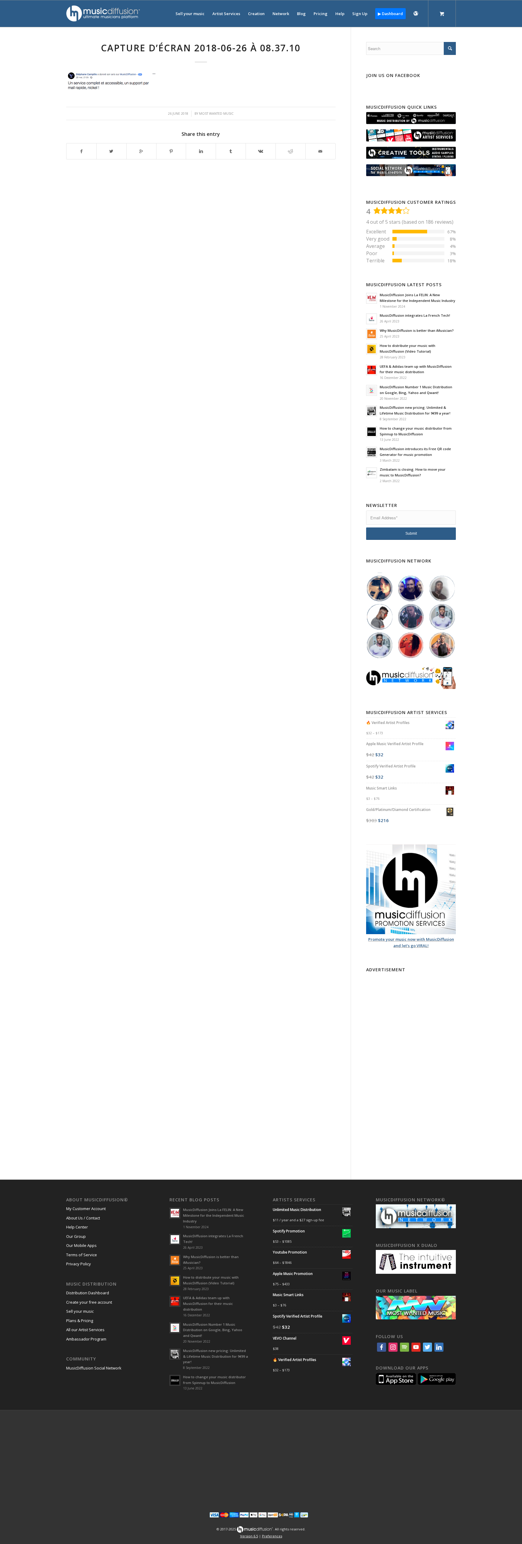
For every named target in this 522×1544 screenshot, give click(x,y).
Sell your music (80, 1311)
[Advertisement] (411, 1064)
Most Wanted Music (216, 113)
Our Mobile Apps (81, 1245)
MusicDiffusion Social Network (93, 1368)
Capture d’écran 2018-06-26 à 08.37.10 (201, 48)
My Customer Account (86, 1208)
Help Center (77, 1227)
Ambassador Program (86, 1339)
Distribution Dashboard (87, 1293)
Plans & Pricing (79, 1320)
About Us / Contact (83, 1218)
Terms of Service (81, 1254)
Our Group (76, 1236)
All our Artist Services (85, 1329)
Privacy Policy (78, 1264)
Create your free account (89, 1302)
